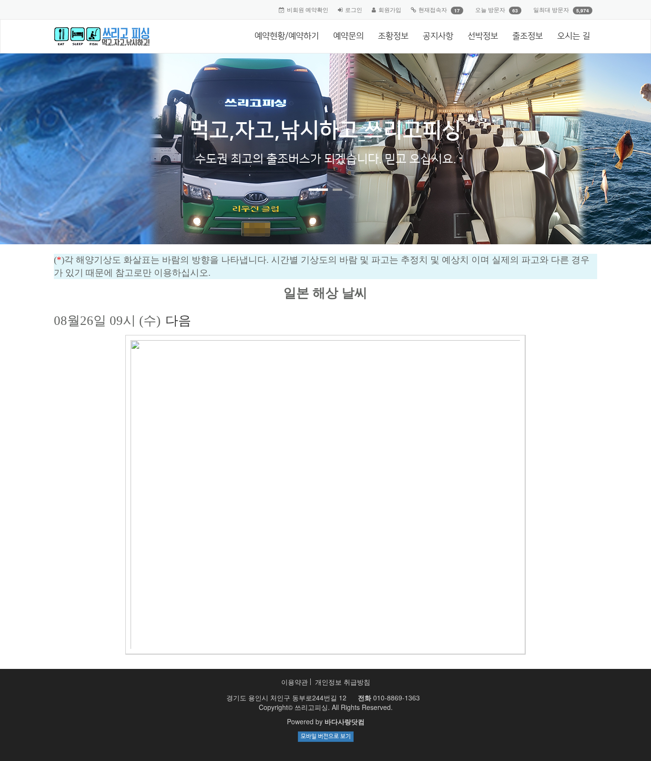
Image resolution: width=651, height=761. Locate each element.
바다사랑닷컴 (345, 721)
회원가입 (389, 9)
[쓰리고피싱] (98, 36)
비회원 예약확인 (307, 9)
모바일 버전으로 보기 (326, 736)
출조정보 (527, 36)
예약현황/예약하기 (286, 36)
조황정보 (393, 36)
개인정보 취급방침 (342, 682)
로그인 (353, 9)
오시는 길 (573, 36)
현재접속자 (432, 9)
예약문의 (348, 36)
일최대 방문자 (551, 9)
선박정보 (483, 36)
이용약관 (294, 682)
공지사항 (438, 36)
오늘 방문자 (490, 9)
